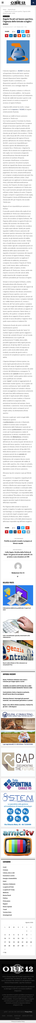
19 (14, 942)
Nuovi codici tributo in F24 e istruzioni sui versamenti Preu (15, 664)
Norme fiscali (6, 16)
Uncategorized (7, 915)
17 (5, 942)
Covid (4, 867)
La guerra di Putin (8, 887)
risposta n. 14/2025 (18, 109)
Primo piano (6, 901)
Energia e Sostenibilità (10, 878)
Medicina (6, 892)
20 (18, 942)
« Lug (4, 952)
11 (9, 938)
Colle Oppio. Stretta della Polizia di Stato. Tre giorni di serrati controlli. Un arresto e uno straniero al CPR (18, 554)
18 (9, 942)
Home (3, 1015)
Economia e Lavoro (8, 875)
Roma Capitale (7, 906)
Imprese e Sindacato (9, 884)
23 (31, 942)
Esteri (4, 881)
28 (22, 946)
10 (5, 938)
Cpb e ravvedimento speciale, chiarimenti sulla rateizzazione (16, 636)
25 (9, 946)
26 (14, 946)
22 (27, 942)
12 (14, 938)
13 (18, 938)
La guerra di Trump (8, 890)
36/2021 (20, 71)
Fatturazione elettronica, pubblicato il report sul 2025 (17, 609)
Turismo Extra (7, 912)
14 (22, 938)
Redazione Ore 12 (9, 27)
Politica (5, 898)
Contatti (17, 1018)
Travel (5, 909)
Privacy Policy (28, 1011)
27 (18, 946)
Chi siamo (9, 1015)
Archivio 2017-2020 (27, 1015)
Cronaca (5, 870)
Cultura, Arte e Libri (9, 873)
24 (5, 946)
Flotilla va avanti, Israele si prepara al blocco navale (18, 542)
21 (22, 942)
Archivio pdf (17, 1015)
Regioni (5, 904)
